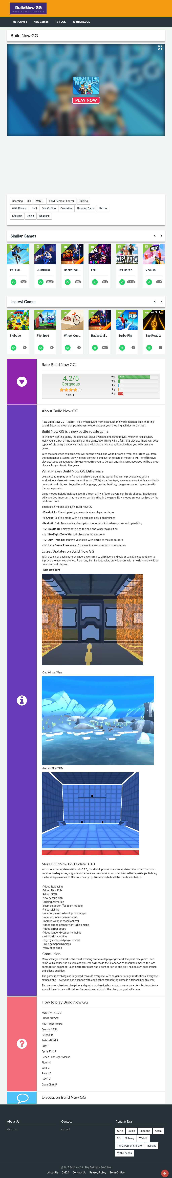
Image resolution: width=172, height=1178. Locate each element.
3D (29, 201)
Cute (120, 1130)
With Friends (19, 208)
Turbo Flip (125, 335)
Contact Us (79, 1172)
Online (30, 215)
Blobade (15, 335)
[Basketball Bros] (72, 254)
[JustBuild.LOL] (45, 254)
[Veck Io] (154, 254)
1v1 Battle (125, 270)
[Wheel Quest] (72, 320)
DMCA (65, 1172)
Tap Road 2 (153, 335)
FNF (94, 270)
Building (83, 201)
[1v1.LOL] (18, 254)
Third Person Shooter (61, 201)
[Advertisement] (86, 165)
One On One (49, 208)
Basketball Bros (72, 270)
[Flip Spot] (45, 320)
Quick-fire (66, 208)
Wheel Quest (72, 335)
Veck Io (150, 270)
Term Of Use (117, 1172)
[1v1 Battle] (127, 254)
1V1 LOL (60, 21)
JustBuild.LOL (81, 21)
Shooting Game (86, 208)
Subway (130, 1138)
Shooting (17, 201)
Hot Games (20, 21)
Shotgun (17, 215)
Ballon (131, 1130)
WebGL (39, 201)
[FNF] (100, 254)
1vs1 (34, 208)
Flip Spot (43, 335)
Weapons (44, 215)
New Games (41, 21)
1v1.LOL (15, 270)
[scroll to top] (165, 1173)
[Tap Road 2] (154, 320)
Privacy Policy (97, 1172)
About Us (52, 1172)
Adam (158, 1130)
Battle (103, 208)
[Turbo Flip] (127, 320)
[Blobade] (18, 320)
